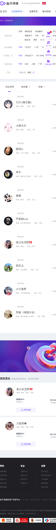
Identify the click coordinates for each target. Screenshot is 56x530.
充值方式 (24, 471)
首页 (4, 11)
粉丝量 (24, 87)
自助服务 (3, 471)
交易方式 (24, 483)
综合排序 (10, 87)
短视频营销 (17, 11)
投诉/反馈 (48, 64)
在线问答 (3, 483)
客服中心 (3, 479)
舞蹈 (25, 72)
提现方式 (24, 475)
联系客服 (27, 410)
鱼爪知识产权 (35, 499)
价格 (40, 87)
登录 (44, 3)
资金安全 (24, 479)
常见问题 (3, 475)
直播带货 (33, 11)
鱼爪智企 (26, 499)
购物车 (48, 34)
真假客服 (48, 55)
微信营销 (46, 11)
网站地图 (3, 487)
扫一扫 (47, 46)
